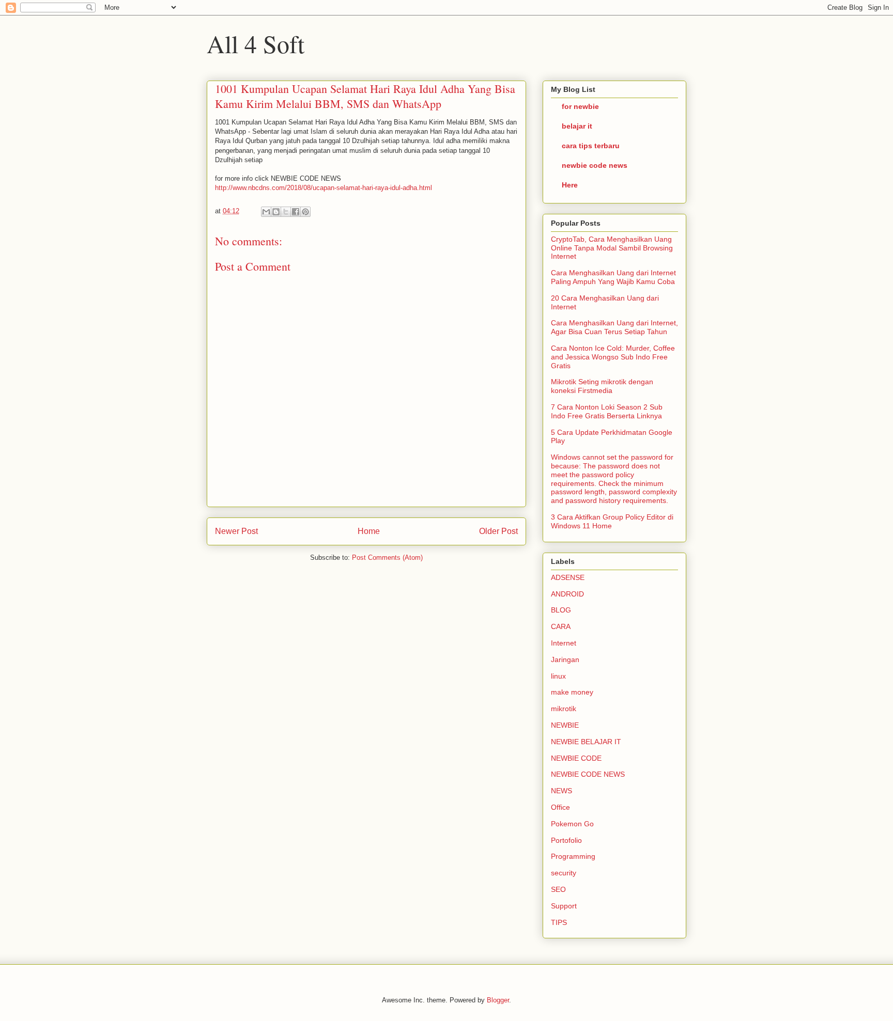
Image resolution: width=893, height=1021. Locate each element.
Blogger (498, 1000)
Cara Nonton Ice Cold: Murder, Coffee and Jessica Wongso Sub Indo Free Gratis (613, 357)
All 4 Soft (255, 43)
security (563, 873)
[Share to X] (286, 212)
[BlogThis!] (276, 212)
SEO (558, 889)
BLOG (561, 610)
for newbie (580, 106)
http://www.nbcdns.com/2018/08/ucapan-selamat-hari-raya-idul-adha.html (323, 188)
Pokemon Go (572, 824)
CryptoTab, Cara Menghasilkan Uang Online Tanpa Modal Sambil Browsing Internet (612, 248)
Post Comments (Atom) (387, 557)
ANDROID (567, 594)
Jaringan (565, 659)
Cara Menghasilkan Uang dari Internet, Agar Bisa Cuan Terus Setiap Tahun (614, 327)
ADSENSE (567, 577)
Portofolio (566, 840)
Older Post (498, 531)
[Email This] (266, 212)
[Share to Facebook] (295, 212)
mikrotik (563, 708)
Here (570, 185)
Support (564, 906)
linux (558, 676)
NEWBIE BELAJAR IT (586, 741)
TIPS (559, 922)
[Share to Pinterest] (305, 212)
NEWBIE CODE (576, 758)
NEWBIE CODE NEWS (588, 774)
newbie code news (594, 165)
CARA (561, 626)
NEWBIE (565, 725)
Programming (573, 856)
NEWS (561, 791)
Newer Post (236, 531)
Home (369, 531)
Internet (563, 643)
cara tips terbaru (591, 146)
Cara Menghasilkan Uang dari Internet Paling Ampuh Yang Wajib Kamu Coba (613, 277)
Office (560, 807)
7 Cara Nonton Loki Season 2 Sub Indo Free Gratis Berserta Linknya (607, 411)
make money (572, 692)
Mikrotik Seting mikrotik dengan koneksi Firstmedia (602, 386)
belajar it (577, 126)
